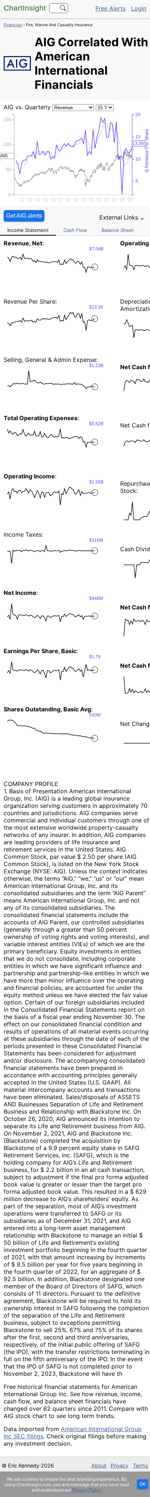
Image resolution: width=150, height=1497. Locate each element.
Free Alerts (110, 8)
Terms (140, 1465)
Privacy (120, 1465)
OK (142, 1484)
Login (138, 8)
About (98, 1465)
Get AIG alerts (24, 216)
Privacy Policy (87, 1490)
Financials (13, 24)
